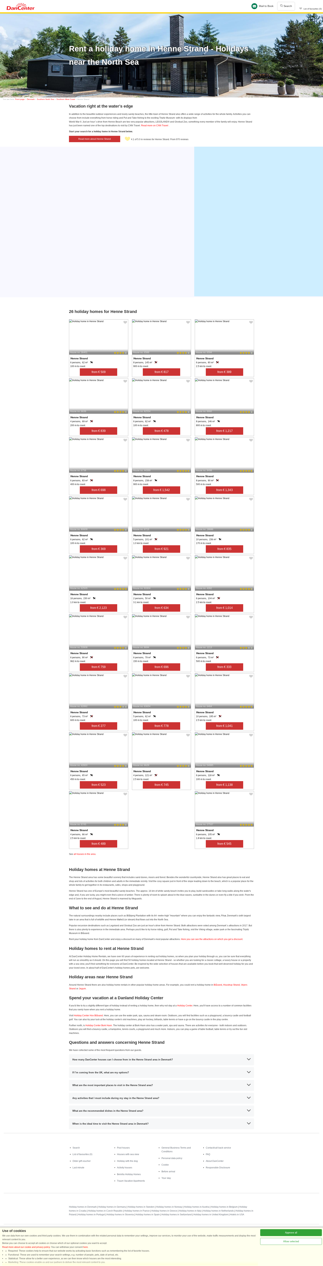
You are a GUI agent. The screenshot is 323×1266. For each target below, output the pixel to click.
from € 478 (162, 430)
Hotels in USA (237, 1214)
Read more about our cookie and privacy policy (26, 1247)
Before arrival (168, 1171)
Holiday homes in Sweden (141, 1207)
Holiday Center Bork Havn (98, 1025)
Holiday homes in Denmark (83, 1207)
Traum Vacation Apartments (131, 1181)
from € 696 (162, 667)
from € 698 (99, 490)
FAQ (208, 1154)
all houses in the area (85, 854)
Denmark (31, 99)
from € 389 (224, 372)
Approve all (291, 1232)
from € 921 (162, 549)
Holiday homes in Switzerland (177, 1214)
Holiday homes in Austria (196, 1207)
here (85, 1247)
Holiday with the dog (127, 1161)
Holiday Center (184, 1005)
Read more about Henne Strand (94, 139)
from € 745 (162, 784)
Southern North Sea (45, 99)
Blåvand (218, 985)
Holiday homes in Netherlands (218, 1211)
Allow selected (291, 1241)
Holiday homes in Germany (112, 1207)
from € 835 (224, 549)
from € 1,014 (224, 607)
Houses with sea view (128, 1154)
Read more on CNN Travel (155, 125)
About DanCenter (215, 1161)
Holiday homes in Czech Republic (105, 1211)
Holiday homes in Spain (148, 1214)
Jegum (82, 988)
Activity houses (124, 1167)
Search (287, 5)
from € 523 (99, 784)
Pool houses (123, 1147)
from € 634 (162, 607)
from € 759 (99, 667)
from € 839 (99, 430)
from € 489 (99, 843)
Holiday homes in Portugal (91, 1214)
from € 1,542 (161, 490)
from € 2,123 (98, 607)
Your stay (166, 1178)
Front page (20, 99)
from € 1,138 (224, 784)
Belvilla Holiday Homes (129, 1174)
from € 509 (99, 372)
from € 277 (99, 725)
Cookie (165, 1164)
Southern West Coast (65, 99)
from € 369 (99, 549)
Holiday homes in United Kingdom (210, 1214)
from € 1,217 (224, 430)
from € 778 (162, 725)
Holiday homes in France (137, 1211)
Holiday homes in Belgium (224, 1207)
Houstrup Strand (231, 985)
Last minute (78, 1167)
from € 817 (162, 372)
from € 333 (224, 667)
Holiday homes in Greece (164, 1211)
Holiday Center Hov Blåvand (88, 1015)
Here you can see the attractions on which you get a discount (211, 939)
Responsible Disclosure (218, 1167)
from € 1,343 (224, 490)
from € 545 (224, 843)
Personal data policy (172, 1158)
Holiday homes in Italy (190, 1211)
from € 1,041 (224, 725)
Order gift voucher (82, 1161)
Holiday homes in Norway (169, 1207)
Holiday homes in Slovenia (120, 1214)
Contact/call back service (218, 1147)
